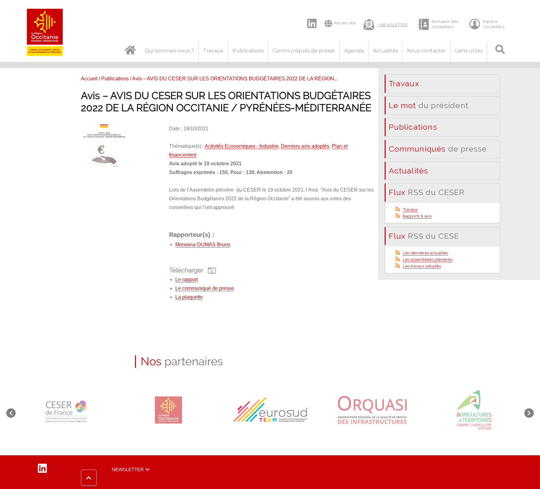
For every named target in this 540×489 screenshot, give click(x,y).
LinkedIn (309, 18)
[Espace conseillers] (489, 24)
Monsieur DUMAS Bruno (202, 244)
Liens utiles (468, 51)
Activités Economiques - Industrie (241, 146)
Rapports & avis (417, 216)
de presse (438, 148)
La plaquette (189, 297)
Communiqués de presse (303, 51)
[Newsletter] (385, 23)
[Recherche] (500, 52)
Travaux (213, 51)
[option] (66, 410)
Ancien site (345, 22)
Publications (247, 51)
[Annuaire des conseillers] (438, 24)
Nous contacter (426, 51)
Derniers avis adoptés (305, 146)
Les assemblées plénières (427, 259)
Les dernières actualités (425, 253)
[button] (104, 478)
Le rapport (186, 279)
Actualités (385, 51)
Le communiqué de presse (204, 288)
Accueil (89, 78)
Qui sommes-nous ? (169, 51)
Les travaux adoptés (422, 266)
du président (428, 105)
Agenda (354, 51)
